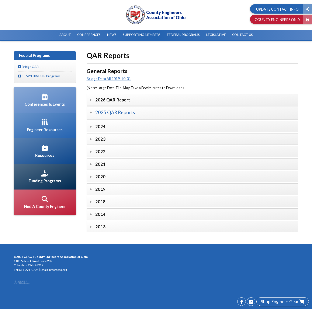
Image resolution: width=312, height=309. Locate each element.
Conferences (89, 35)
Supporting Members (141, 35)
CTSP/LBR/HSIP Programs (40, 76)
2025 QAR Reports (115, 112)
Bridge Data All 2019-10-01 (109, 78)
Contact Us (242, 35)
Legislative (216, 35)
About (65, 35)
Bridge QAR (30, 67)
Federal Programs (183, 35)
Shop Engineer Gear (280, 301)
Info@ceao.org (57, 269)
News (112, 35)
